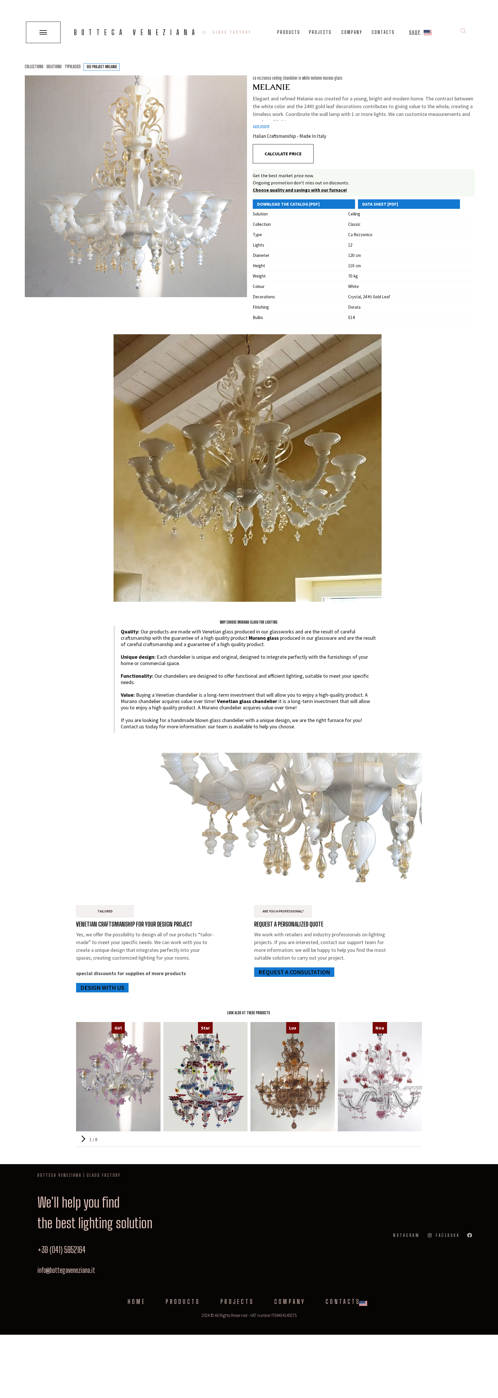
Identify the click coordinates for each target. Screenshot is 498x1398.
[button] (428, 33)
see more (261, 126)
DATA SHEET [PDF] (380, 204)
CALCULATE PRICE (283, 153)
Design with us (102, 988)
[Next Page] (82, 1139)
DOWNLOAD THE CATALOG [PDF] (288, 204)
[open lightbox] (136, 186)
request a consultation (294, 972)
